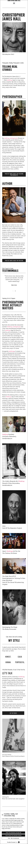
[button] (14, 3)
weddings (11, 351)
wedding (9, 80)
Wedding (5, 434)
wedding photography (11, 138)
